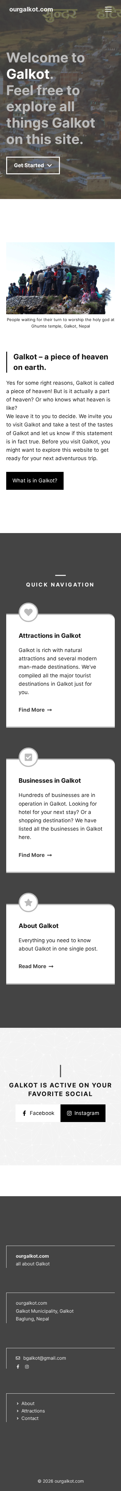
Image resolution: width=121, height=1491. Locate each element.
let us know (56, 433)
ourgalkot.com (31, 9)
